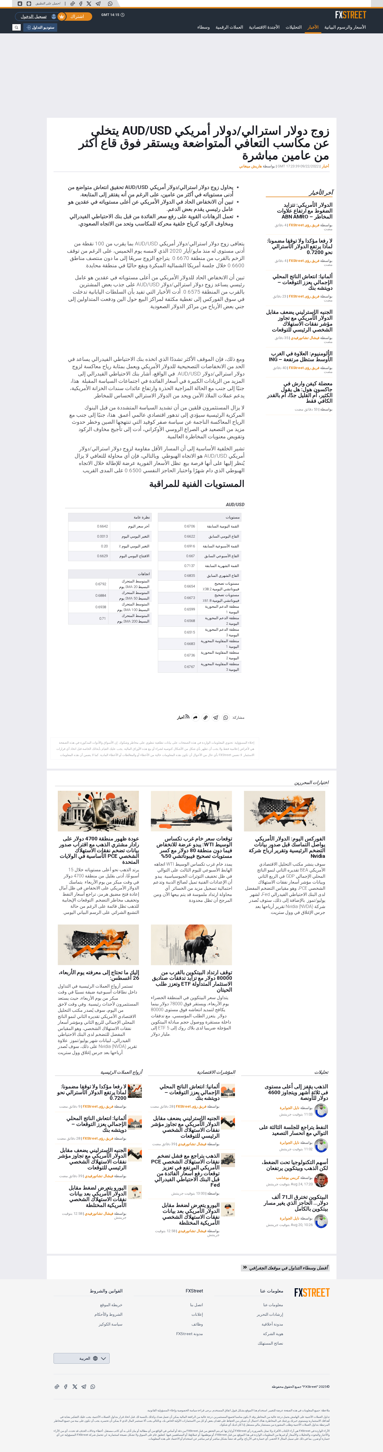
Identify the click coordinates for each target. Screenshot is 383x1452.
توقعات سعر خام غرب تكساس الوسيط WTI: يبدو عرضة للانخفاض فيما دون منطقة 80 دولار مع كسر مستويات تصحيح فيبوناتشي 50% (194, 847)
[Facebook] (80, 3)
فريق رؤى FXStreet (304, 225)
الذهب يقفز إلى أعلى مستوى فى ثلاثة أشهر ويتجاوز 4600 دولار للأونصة (296, 1092)
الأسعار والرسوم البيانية (345, 27)
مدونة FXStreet (189, 1333)
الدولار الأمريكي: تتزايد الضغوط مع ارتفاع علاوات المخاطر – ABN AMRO (305, 211)
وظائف (197, 1324)
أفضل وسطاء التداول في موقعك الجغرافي (287, 1268)
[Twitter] (89, 3)
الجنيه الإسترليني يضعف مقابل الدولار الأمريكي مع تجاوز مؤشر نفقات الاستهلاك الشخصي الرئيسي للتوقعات (299, 321)
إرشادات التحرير (270, 1314)
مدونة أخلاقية (272, 1324)
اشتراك (77, 16)
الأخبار (313, 27)
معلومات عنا (271, 1291)
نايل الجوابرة (289, 1108)
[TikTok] (72, 3)
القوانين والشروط (106, 1291)
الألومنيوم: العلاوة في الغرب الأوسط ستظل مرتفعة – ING (301, 357)
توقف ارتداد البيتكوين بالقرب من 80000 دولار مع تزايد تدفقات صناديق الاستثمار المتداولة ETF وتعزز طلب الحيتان (192, 981)
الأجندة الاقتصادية (264, 27)
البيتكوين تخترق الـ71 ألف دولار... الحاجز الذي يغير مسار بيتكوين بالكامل (296, 1203)
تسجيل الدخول (34, 16)
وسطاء (203, 27)
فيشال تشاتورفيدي (305, 338)
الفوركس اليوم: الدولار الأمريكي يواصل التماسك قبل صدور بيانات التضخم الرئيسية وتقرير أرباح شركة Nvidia (287, 847)
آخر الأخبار (321, 193)
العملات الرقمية (229, 27)
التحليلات (294, 27)
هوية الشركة (273, 1333)
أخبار (325, 166)
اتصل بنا (196, 1304)
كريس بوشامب (287, 1178)
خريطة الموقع (111, 1304)
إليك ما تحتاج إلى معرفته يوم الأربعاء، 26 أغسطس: (99, 975)
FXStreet (357, 11)
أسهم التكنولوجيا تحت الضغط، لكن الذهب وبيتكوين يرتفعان (295, 1165)
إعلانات (197, 1314)
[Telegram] (98, 3)
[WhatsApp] (110, 3)
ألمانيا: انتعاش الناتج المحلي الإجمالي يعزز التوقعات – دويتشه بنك (303, 282)
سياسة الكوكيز (111, 1324)
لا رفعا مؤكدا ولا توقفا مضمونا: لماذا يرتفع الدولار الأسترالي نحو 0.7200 (300, 247)
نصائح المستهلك (270, 1343)
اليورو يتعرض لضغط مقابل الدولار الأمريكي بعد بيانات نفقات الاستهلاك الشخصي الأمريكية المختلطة (97, 1196)
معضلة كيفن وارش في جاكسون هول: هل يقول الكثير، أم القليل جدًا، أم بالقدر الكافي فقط (300, 392)
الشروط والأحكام (108, 1314)
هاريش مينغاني (250, 166)
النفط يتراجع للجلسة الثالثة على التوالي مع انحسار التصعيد (293, 1130)
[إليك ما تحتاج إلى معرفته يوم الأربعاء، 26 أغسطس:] (98, 945)
